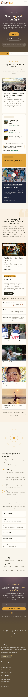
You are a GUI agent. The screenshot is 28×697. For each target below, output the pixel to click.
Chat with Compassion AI (6, 670)
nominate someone (16, 414)
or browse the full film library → (9, 200)
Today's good (14, 34)
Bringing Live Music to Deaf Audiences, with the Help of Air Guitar (14, 95)
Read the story (7, 109)
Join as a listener (8, 293)
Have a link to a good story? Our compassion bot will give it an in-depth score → (13, 147)
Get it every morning (14, 38)
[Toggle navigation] (25, 2)
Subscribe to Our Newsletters (7, 665)
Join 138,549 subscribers (14, 608)
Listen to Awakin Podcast (6, 672)
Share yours (7, 414)
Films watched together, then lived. (12, 188)
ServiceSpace (19, 693)
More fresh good (10, 150)
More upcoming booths (19, 293)
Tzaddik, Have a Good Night (13, 258)
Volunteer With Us (6, 684)
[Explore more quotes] (14, 160)
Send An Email (5, 686)
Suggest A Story (6, 679)
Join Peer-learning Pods (6, 667)
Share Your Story (6, 681)
